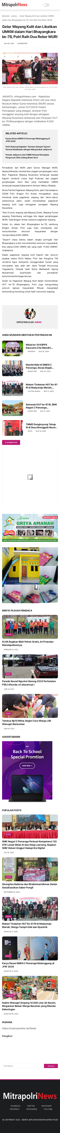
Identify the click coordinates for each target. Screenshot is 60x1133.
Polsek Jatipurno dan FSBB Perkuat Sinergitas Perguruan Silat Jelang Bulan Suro (27, 156)
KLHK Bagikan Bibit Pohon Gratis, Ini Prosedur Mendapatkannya (28, 643)
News (30, 431)
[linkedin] (26, 298)
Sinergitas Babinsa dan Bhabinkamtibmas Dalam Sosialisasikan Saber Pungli (29, 886)
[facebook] (4, 298)
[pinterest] (21, 298)
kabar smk (32, 371)
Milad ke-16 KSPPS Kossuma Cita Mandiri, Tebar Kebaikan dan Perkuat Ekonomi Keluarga (41, 346)
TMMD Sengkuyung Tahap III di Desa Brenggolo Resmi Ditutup (41, 426)
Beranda (5, 16)
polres (14, 16)
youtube (48, 1109)
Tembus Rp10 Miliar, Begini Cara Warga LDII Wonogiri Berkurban (26, 722)
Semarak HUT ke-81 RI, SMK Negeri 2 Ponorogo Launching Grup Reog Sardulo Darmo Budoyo (41, 406)
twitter (31, 1106)
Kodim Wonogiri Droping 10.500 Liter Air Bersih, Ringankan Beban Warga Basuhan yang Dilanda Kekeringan (29, 1006)
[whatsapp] (15, 298)
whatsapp (46, 1106)
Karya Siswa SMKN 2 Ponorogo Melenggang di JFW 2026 (28, 139)
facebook (15, 1106)
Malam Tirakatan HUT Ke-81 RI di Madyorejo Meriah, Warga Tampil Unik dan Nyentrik (41, 386)
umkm (8, 877)
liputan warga (34, 391)
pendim (9, 996)
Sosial (9, 634)
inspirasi (31, 351)
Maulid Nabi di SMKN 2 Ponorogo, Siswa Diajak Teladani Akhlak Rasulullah (41, 366)
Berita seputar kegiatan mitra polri (40, 1120)
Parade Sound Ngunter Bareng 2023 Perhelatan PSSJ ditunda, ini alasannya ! (29, 683)
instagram (31, 1109)
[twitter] (10, 298)
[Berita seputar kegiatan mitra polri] (14, 6)
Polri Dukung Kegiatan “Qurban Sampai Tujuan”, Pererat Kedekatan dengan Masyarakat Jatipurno (29, 148)
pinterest (15, 1109)
